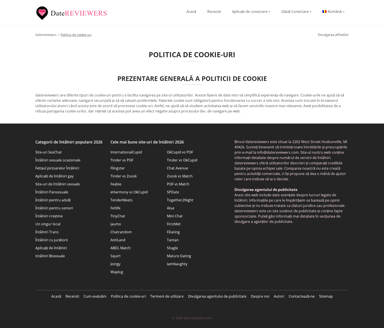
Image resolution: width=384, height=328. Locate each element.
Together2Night (180, 200)
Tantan (173, 240)
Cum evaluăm (95, 296)
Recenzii (214, 11)
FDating (173, 232)
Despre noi (260, 296)
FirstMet (174, 224)
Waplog (116, 271)
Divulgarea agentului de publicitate (217, 296)
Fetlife (115, 208)
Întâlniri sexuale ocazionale (57, 160)
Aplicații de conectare (250, 11)
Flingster (117, 168)
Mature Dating (179, 255)
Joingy (115, 263)
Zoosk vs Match (180, 176)
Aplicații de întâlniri (51, 248)
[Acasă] (72, 13)
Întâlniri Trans (47, 232)
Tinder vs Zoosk (123, 176)
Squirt (115, 255)
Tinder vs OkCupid (182, 160)
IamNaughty (177, 263)
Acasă (191, 11)
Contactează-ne (302, 296)
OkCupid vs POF (180, 152)
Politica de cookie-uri (128, 296)
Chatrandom (121, 232)
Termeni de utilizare (167, 296)
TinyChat (117, 216)
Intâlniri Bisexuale (50, 255)
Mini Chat (175, 216)
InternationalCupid (126, 152)
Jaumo (115, 224)
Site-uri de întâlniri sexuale (57, 184)
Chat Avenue (177, 168)
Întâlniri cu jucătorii (51, 240)
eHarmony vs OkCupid (129, 192)
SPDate (173, 192)
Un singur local (47, 224)
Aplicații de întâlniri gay (54, 176)
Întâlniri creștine (49, 216)
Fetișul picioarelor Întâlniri (57, 168)
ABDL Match (120, 248)
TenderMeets (121, 200)
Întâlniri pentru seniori (54, 208)
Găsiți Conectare (295, 11)
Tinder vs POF (121, 160)
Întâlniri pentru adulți (53, 200)
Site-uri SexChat (48, 152)
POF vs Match (178, 184)
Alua (170, 208)
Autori (279, 296)
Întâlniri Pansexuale (51, 192)
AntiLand (117, 240)
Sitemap (326, 296)
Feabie (115, 184)
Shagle (172, 248)
